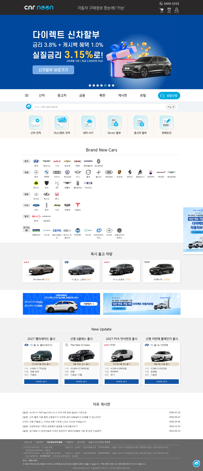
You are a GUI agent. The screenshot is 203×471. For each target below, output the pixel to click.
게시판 (122, 95)
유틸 (143, 95)
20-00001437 (45, 456)
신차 (42, 95)
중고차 (62, 95)
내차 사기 (88, 133)
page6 (109, 85)
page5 (105, 85)
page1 (90, 85)
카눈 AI (171, 107)
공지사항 (81, 442)
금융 (82, 95)
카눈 (39, 7)
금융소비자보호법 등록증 (99, 442)
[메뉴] (26, 95)
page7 (113, 85)
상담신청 (172, 95)
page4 (101, 85)
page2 (94, 85)
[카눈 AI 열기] (195, 463)
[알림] (169, 9)
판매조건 (166, 133)
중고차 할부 (140, 133)
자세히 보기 (41, 381)
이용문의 (70, 442)
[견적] (161, 9)
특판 (102, 95)
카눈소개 (28, 442)
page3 (97, 85)
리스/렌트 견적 (62, 133)
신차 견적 (36, 133)
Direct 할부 (114, 133)
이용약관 (39, 442)
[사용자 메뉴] (176, 9)
